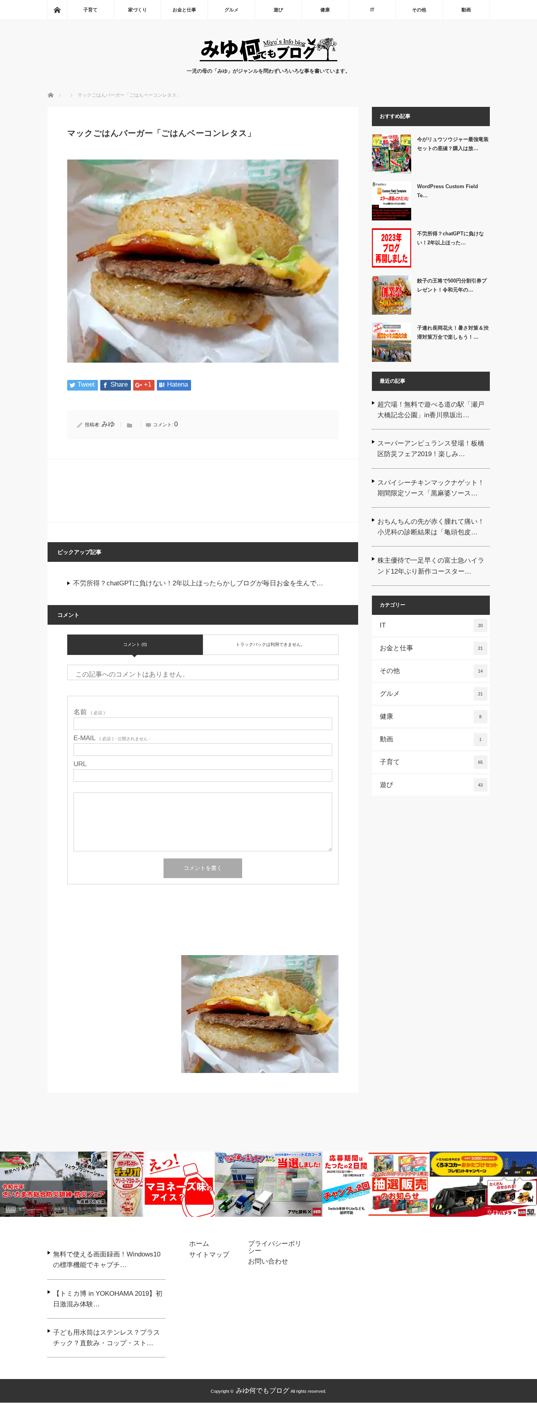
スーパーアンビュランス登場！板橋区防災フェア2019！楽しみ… (430, 449)
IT (372, 10)
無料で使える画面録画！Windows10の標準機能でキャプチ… (106, 1260)
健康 (325, 10)
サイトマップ (209, 1254)
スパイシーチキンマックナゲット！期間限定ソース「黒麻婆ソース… (430, 488)
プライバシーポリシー (275, 1247)
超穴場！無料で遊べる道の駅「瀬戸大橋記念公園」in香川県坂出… (430, 410)
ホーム (199, 1243)
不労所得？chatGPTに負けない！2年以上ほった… (450, 238)
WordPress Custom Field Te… (447, 190)
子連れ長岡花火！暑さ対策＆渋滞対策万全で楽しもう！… (453, 332)
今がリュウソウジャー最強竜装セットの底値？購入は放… (453, 143)
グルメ (231, 10)
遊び (278, 10)
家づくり (137, 10)
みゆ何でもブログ (262, 1390)
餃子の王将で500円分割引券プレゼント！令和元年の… (452, 285)
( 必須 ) (89, 712)
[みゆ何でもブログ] (268, 59)
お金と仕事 (184, 10)
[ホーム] (57, 10)
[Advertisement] (202, 929)
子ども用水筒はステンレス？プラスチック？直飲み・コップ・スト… (106, 1338)
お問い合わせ (268, 1261)
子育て (90, 10)
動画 (466, 10)
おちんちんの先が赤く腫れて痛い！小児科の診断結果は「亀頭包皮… (430, 527)
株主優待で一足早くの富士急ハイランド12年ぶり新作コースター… (430, 566)
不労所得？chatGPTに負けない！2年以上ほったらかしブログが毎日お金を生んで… (198, 583)
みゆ (108, 424)
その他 (419, 10)
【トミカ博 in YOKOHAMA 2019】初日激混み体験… (107, 1299)
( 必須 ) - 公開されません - (112, 738)
